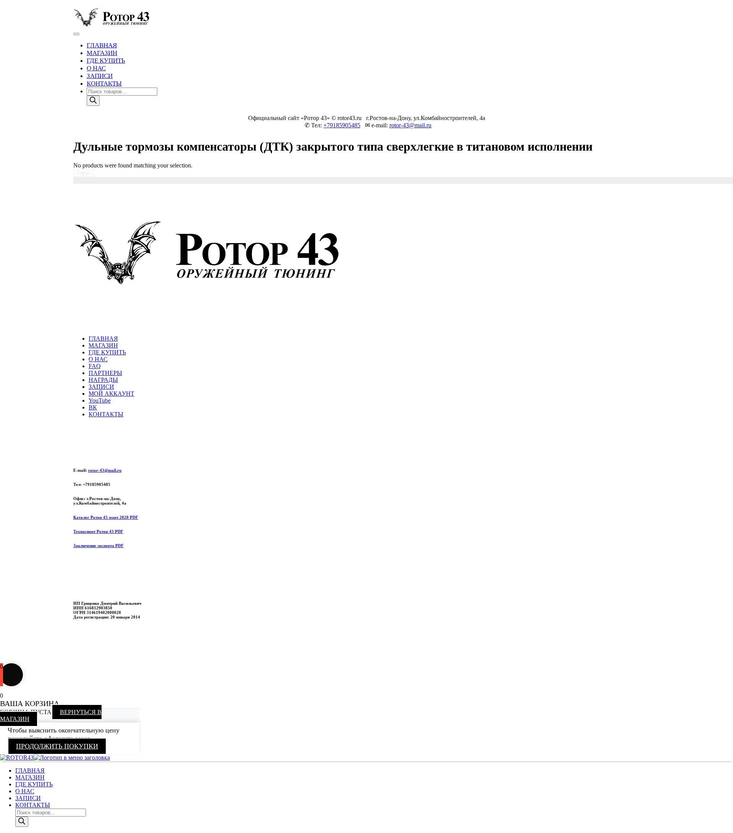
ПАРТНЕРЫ (105, 373)
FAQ (95, 366)
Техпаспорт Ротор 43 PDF (98, 531)
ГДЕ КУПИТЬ (106, 60)
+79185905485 (341, 125)
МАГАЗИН (102, 53)
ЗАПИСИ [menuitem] (28, 798)
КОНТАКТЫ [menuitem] (32, 805)
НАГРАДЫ (103, 380)
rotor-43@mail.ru (410, 125)
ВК (93, 407)
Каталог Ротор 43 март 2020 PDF (105, 517)
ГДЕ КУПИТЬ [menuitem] (34, 784)
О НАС (96, 68)
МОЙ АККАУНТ (111, 393)
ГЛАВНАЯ (102, 45)
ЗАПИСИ (100, 76)
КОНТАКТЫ (104, 83)
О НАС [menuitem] (24, 791)
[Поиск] (93, 101)
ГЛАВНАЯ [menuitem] (30, 770)
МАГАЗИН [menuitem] (30, 777)
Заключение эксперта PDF (98, 545)
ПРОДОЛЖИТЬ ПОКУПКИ (57, 746)
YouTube (100, 400)
